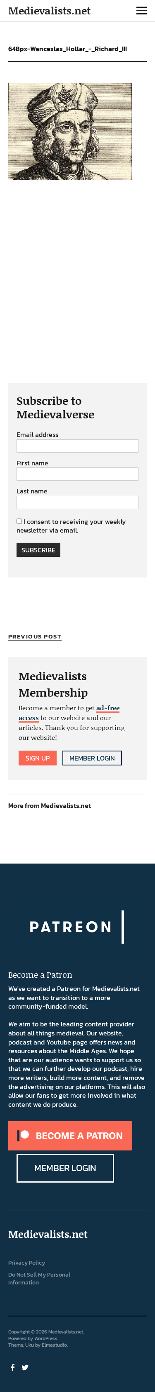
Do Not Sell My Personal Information (39, 1278)
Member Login (92, 758)
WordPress (45, 1338)
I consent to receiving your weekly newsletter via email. (71, 525)
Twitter (26, 1367)
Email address (37, 434)
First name (32, 463)
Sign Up (38, 758)
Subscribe (38, 550)
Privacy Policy (26, 1262)
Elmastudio (54, 1345)
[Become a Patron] (70, 1148)
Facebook (13, 1367)
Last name (32, 491)
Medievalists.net (49, 10)
